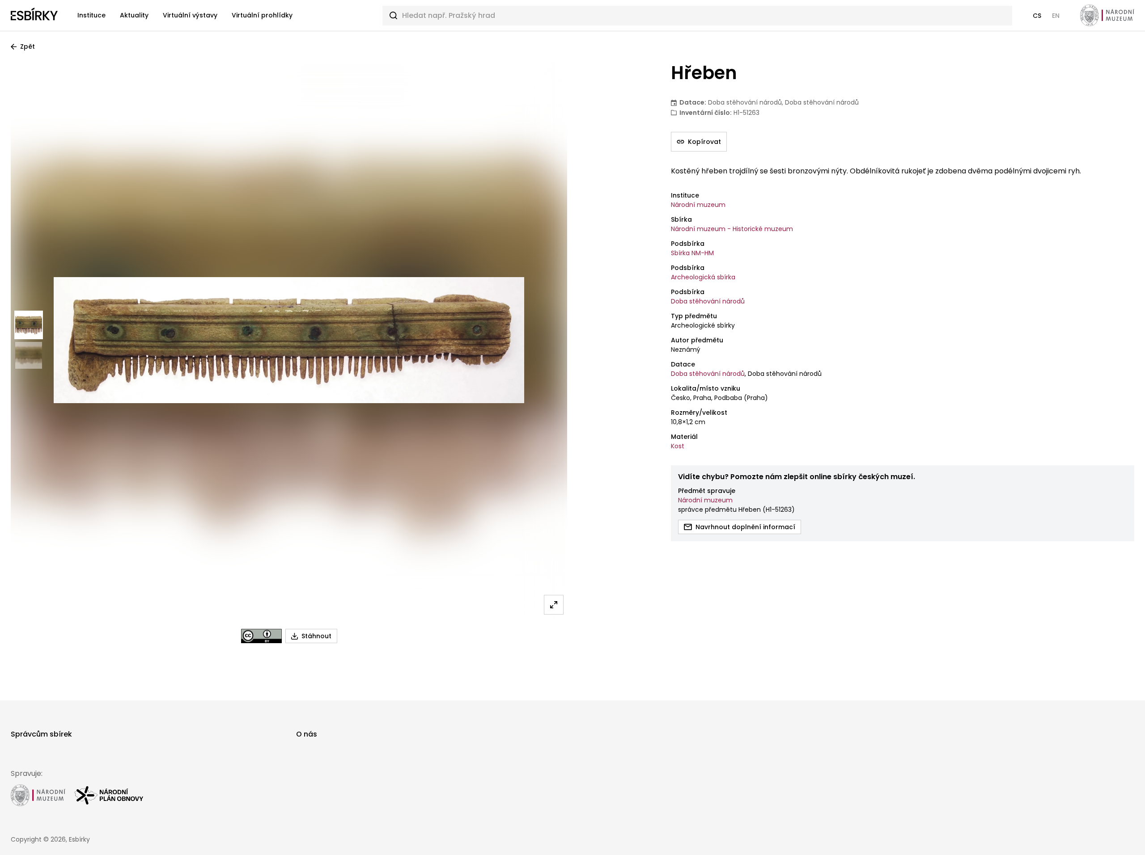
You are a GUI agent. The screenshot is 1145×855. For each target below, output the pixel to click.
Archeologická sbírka (703, 277)
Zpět (27, 46)
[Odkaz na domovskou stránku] (34, 16)
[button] (1037, 15)
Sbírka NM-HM (692, 252)
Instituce (91, 15)
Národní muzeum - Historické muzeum (732, 228)
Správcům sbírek (41, 734)
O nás (306, 734)
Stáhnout (316, 636)
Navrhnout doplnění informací (745, 526)
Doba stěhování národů (708, 301)
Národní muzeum (698, 204)
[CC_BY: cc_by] (261, 636)
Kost (677, 446)
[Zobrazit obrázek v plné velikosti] (554, 605)
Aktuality (134, 15)
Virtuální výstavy (190, 15)
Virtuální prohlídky (262, 15)
